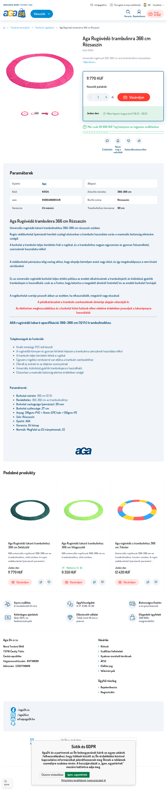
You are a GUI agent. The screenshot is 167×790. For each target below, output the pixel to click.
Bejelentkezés (109, 687)
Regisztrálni (107, 692)
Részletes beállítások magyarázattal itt (83, 780)
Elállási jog (107, 666)
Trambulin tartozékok (20, 27)
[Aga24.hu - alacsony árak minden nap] (4, 28)
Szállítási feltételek (112, 651)
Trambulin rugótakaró (44, 27)
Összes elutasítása (52, 774)
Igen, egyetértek (77, 774)
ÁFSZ (103, 661)
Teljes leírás (88, 62)
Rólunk (105, 646)
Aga (44, 183)
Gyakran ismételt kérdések (116, 656)
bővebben (157, 5)
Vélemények (108, 670)
